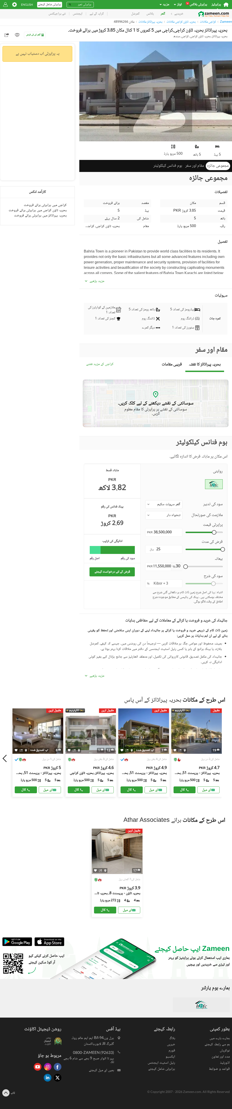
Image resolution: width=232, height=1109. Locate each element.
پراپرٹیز (216, 4)
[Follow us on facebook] (56, 1071)
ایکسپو (170, 1057)
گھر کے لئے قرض (33, 35)
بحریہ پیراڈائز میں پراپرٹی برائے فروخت (40, 215)
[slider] (214, 532)
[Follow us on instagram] (46, 1071)
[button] (163, 504)
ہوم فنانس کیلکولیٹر (167, 165)
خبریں (171, 1044)
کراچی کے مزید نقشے (100, 364)
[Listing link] (90, 752)
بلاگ (172, 1038)
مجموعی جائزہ (218, 165)
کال (23, 790)
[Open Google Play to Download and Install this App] (17, 945)
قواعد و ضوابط (219, 1069)
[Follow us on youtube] (36, 1071)
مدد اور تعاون (221, 1057)
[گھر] (226, 4)
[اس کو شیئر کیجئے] (21, 750)
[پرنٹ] (17, 35)
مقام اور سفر (194, 165)
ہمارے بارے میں (220, 1038)
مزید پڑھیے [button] (96, 281)
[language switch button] (27, 4)
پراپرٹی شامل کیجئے (161, 1069)
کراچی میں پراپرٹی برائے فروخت (45, 205)
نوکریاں (225, 1051)
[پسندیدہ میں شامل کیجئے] (16, 750)
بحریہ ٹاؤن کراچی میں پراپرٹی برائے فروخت (38, 210)
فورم (172, 1051)
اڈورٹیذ (225, 1063)
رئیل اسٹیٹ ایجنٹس (161, 1063)
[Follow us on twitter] (56, 1082)
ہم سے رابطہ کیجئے (217, 1044)
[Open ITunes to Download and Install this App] (48, 945)
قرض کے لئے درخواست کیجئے (112, 572)
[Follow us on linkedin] (46, 1082)
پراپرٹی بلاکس (197, 4)
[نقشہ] (26, 750)
